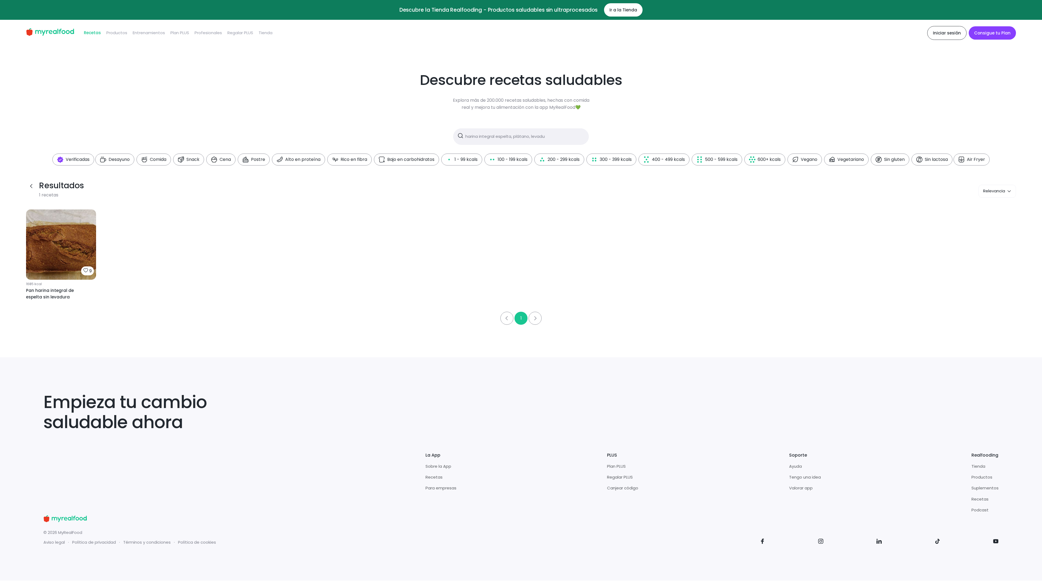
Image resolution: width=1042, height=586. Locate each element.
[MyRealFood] (50, 33)
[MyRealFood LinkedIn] (879, 542)
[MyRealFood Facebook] (762, 542)
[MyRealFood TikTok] (937, 542)
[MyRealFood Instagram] (821, 542)
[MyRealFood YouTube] (996, 542)
